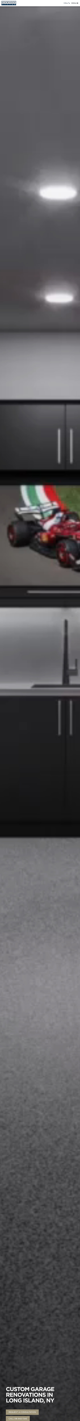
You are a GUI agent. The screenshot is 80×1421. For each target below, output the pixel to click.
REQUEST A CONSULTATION (22, 1412)
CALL (66, 3)
